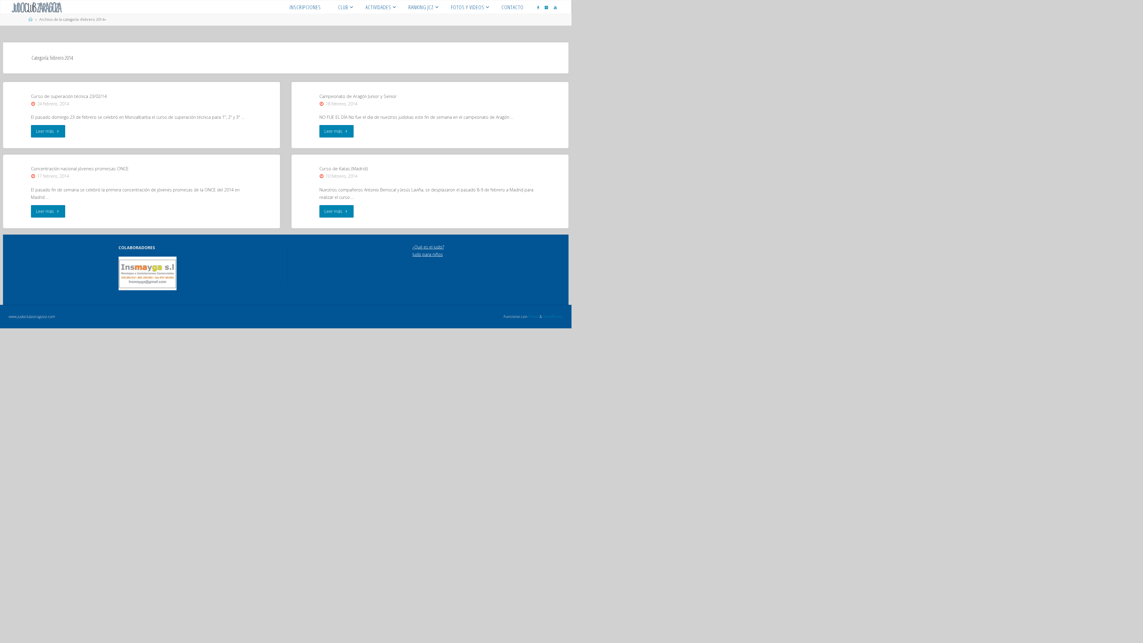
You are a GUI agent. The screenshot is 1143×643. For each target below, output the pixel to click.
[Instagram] (546, 7)
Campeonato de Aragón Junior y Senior (358, 96)
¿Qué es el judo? (428, 247)
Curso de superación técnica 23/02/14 (69, 96)
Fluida (532, 316)
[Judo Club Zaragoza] (37, 7)
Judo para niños (428, 254)
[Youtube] (555, 7)
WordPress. (553, 316)
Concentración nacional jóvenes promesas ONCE (80, 168)
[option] (135, 273)
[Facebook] (538, 7)
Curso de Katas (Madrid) (343, 168)
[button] (127, 273)
